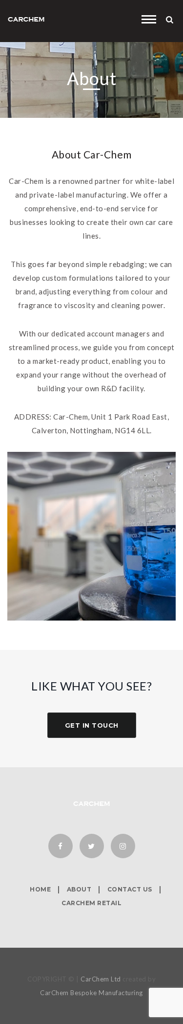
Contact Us (129, 889)
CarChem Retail (91, 903)
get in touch (92, 725)
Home (40, 889)
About (79, 889)
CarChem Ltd (101, 979)
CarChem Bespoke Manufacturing (91, 993)
